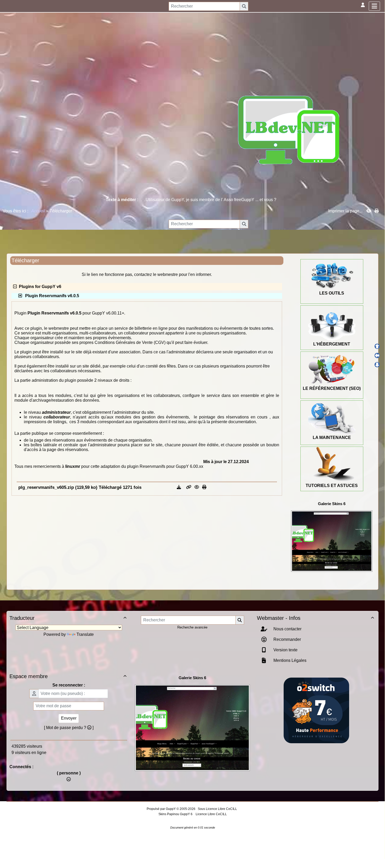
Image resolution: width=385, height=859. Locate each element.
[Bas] (377, 364)
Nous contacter (286, 629)
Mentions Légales (289, 660)
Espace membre (67, 676)
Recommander (286, 639)
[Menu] (374, 6)
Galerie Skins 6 (331, 503)
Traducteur (67, 618)
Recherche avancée (192, 627)
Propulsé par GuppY (162, 809)
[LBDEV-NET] (288, 130)
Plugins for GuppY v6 (39, 286)
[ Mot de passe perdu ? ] (69, 727)
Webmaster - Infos (315, 618)
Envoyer (68, 718)
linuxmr (72, 466)
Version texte (285, 650)
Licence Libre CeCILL (211, 814)
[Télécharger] (179, 487)
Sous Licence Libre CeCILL (218, 809)
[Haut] (377, 346)
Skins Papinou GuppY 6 (176, 814)
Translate (85, 634)
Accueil (38, 211)
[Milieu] (377, 355)
